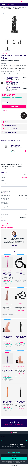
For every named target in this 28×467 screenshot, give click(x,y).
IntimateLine (8, 76)
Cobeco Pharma (9, 81)
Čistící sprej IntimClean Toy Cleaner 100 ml (12, 78)
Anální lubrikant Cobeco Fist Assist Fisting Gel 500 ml (12, 83)
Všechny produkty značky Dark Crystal (14, 424)
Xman (7, 86)
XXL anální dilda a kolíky (7, 227)
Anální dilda (3, 8)
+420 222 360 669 (8, 242)
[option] (14, 148)
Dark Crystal (4, 53)
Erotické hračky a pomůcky (11, 7)
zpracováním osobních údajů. (14, 462)
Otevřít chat (14, 245)
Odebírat (14, 458)
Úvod (2, 7)
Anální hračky (21, 7)
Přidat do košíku (14, 106)
